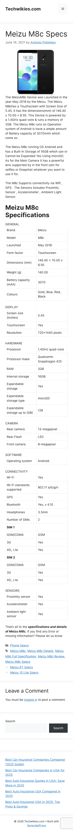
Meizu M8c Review (51, 656)
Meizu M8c (18, 651)
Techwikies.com (23, 9)
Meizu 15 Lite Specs (24, 672)
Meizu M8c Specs (17, 662)
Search (10, 721)
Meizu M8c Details (40, 651)
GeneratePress (36, 825)
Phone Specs (19, 645)
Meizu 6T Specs (21, 667)
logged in (30, 699)
